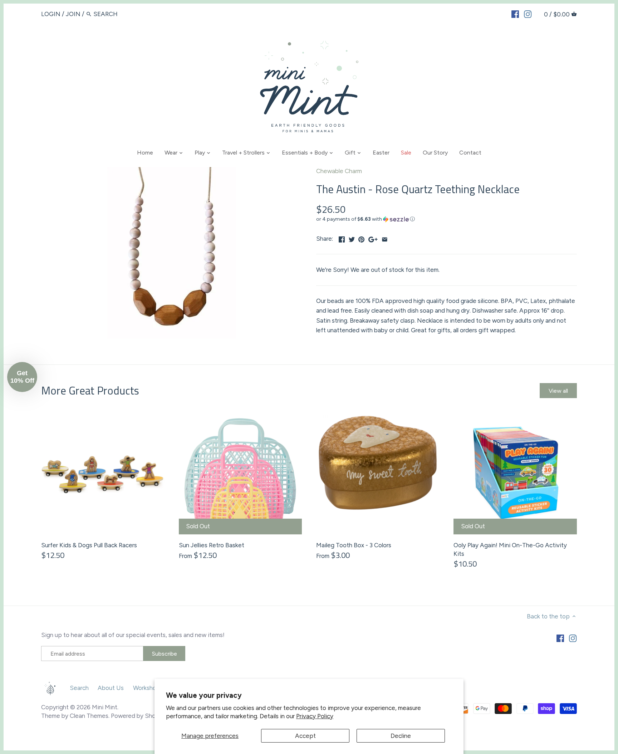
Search (79, 687)
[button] (446, 219)
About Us (111, 687)
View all (558, 390)
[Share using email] (385, 237)
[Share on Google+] (373, 237)
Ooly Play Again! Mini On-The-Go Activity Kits (510, 549)
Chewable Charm (339, 171)
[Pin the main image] (361, 237)
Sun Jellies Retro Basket (211, 545)
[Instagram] (527, 13)
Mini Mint (104, 707)
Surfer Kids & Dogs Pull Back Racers (89, 545)
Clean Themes (89, 715)
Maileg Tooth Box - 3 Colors (353, 545)
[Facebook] (515, 13)
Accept (305, 735)
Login (50, 14)
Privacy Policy (314, 716)
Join (73, 14)
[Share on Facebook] (342, 237)
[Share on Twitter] (352, 237)
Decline (401, 735)
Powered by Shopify (139, 715)
